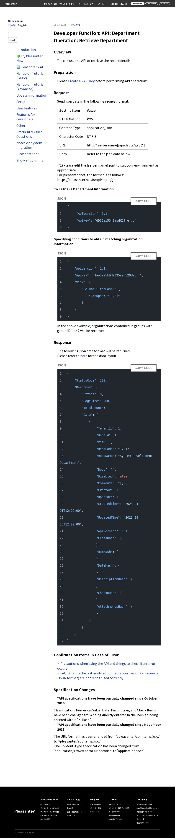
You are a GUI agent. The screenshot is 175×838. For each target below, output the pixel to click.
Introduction (26, 49)
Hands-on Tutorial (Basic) (30, 75)
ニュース (124, 4)
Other (20, 125)
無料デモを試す (137, 4)
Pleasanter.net (27, 153)
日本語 (12, 25)
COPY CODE (143, 201)
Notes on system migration (29, 145)
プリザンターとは (50, 4)
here (83, 355)
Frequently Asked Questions (29, 134)
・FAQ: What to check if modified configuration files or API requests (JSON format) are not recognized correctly (108, 675)
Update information (31, 95)
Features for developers (25, 116)
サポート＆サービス (86, 4)
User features (26, 108)
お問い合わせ (152, 4)
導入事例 (114, 4)
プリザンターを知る (66, 4)
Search (12, 40)
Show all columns (29, 160)
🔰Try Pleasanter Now (29, 58)
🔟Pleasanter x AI (29, 67)
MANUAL (75, 24)
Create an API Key (81, 81)
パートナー (102, 4)
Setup (20, 101)
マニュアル (164, 4)
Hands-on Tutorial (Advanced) (30, 86)
